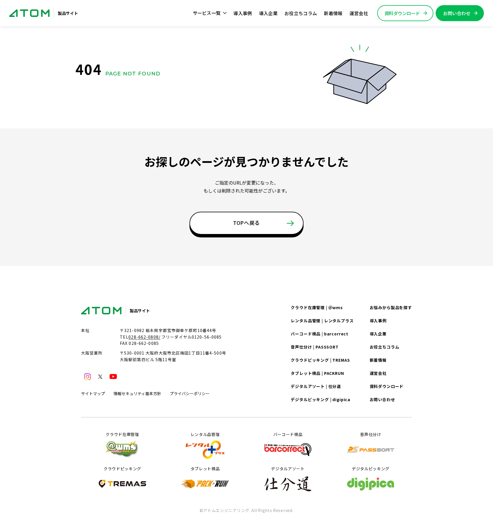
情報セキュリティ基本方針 (137, 393)
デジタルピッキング (370, 468)
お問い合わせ (382, 399)
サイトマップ (93, 393)
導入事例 (242, 13)
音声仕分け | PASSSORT (314, 347)
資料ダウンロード (387, 386)
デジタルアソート (288, 468)
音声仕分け (370, 434)
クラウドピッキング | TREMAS (320, 360)
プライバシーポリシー (190, 393)
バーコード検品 (288, 434)
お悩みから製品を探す (391, 307)
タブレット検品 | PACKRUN (317, 373)
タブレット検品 (205, 468)
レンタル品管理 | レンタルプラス (322, 320)
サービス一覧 (207, 12)
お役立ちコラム (300, 13)
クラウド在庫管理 (122, 434)
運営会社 (358, 13)
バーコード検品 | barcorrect (319, 334)
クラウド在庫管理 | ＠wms (317, 307)
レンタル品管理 (205, 434)
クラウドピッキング (122, 468)
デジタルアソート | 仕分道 (316, 386)
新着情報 (333, 13)
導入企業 (268, 13)
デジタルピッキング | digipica (320, 399)
